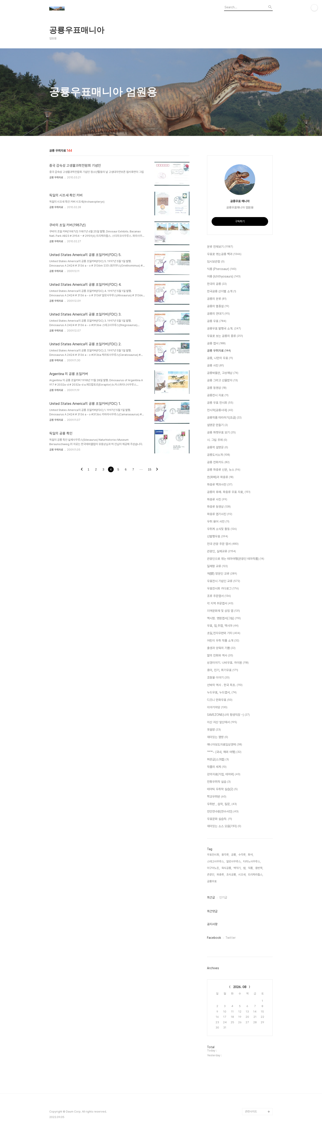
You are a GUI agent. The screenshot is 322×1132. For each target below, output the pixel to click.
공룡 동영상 (216, 388)
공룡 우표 (216, 321)
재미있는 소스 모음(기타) (224, 826)
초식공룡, (231, 874)
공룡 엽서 (216, 343)
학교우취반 (216, 796)
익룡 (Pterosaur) (221, 269)
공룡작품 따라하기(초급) (224, 417)
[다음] (157, 470)
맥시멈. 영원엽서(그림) (224, 618)
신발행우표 (217, 536)
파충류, (221, 874)
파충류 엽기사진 (219, 514)
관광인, (211, 874)
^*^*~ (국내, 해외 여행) (224, 752)
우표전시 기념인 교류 (223, 581)
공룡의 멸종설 (218, 306)
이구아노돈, (213, 868)
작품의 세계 (216, 767)
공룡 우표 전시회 (220, 402)
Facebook (214, 937)
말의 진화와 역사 (220, 655)
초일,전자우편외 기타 (223, 633)
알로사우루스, (233, 861)
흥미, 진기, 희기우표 (222, 670)
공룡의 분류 (216, 298)
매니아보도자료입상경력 (224, 744)
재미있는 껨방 (217, 737)
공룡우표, (212, 881)
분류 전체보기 (220, 246)
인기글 (223, 897)
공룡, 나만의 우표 (220, 358)
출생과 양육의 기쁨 (221, 648)
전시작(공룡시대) (220, 410)
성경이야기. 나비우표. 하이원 (228, 662)
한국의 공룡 (217, 284)
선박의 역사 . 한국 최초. (224, 685)
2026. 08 (239, 987)
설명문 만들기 (217, 425)
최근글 (211, 897)
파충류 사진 (217, 499)
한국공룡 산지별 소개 (221, 291)
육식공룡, (226, 868)
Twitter (230, 937)
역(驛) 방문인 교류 (222, 573)
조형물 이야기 (218, 677)
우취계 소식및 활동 (222, 529)
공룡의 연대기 (218, 313)
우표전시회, (213, 854)
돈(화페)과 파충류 (220, 477)
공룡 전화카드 (218, 462)
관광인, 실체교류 (221, 551)
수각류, (242, 854)
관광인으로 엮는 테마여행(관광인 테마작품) (235, 558)
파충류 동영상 (219, 506)
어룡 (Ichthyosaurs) (224, 276)
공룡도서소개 (218, 454)
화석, (250, 854)
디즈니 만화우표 (219, 700)
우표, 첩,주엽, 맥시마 (223, 625)
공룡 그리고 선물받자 (222, 380)
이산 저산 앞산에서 (222, 722)
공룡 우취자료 (56, 177)
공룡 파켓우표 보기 (221, 432)
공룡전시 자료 (217, 395)
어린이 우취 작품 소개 (223, 640)
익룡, (250, 868)
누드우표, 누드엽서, (222, 692)
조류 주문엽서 (219, 596)
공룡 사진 (215, 365)
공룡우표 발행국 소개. (224, 328)
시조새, (242, 874)
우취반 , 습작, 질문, (222, 804)
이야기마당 (217, 707)
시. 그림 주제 (217, 440)
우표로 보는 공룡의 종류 (225, 336)
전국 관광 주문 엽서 (223, 544)
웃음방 (214, 729)
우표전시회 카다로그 (223, 588)
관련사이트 (251, 1111)
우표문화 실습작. (219, 819)
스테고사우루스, (216, 861)
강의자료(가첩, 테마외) (223, 774)
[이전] (81, 470)
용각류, (225, 854)
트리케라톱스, (255, 874)
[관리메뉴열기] (314, 7)
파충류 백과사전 (219, 484)
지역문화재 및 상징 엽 (223, 611)
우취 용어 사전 (218, 521)
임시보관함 (216, 261)
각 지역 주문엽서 (220, 603)
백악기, (237, 868)
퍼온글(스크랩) (218, 759)
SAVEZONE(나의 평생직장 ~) (228, 714)
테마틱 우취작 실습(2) (222, 789)
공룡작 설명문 (217, 447)
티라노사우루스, (252, 861)
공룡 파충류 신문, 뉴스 (223, 469)
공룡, (234, 854)
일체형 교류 (217, 566)
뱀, (244, 868)
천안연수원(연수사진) (223, 811)
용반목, (259, 868)
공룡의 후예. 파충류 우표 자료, (228, 492)
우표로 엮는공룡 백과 (224, 254)
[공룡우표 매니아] (73, 9)
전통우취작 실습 (219, 781)
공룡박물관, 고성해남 (222, 373)
